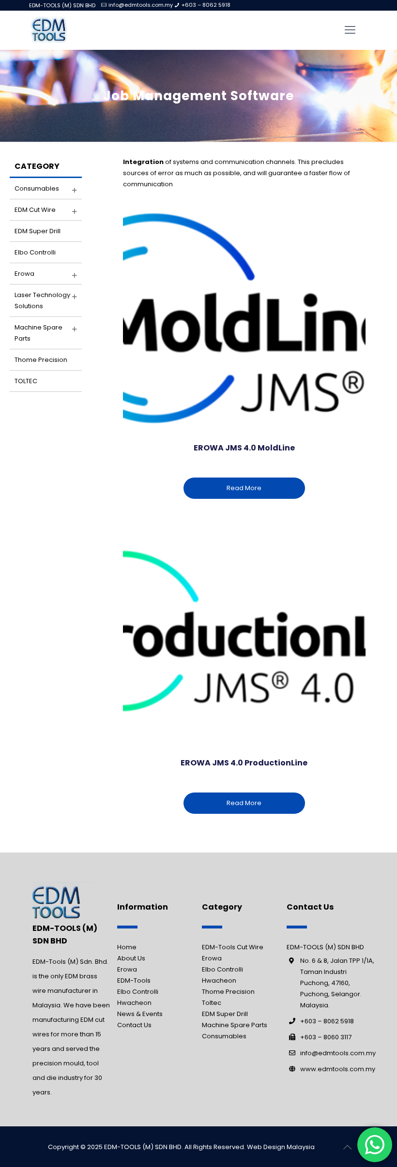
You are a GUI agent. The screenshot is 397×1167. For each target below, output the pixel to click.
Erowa (24, 273)
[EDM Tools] (48, 30)
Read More (244, 488)
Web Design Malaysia (281, 1147)
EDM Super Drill (38, 231)
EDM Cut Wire (35, 209)
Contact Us (134, 1025)
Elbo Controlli (35, 252)
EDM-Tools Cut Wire (232, 947)
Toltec (211, 1002)
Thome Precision (41, 359)
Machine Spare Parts (234, 1025)
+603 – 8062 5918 (206, 5)
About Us (131, 958)
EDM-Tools (134, 980)
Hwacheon (134, 1002)
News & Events (140, 1013)
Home (127, 947)
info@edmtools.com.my (140, 5)
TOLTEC (26, 381)
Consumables (37, 188)
